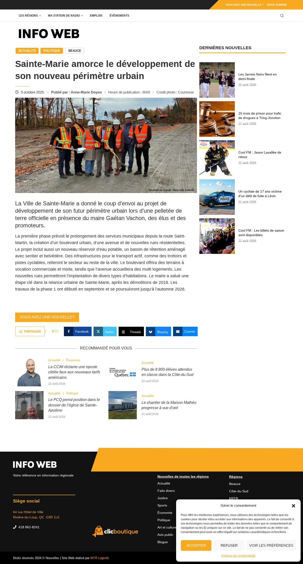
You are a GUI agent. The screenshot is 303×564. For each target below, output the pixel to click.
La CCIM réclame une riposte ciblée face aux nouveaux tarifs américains (74, 372)
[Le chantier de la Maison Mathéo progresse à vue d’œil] (122, 405)
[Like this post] (56, 331)
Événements (119, 15)
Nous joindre (277, 4)
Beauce (74, 51)
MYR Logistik (99, 558)
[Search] (282, 15)
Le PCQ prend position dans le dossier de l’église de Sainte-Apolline (74, 405)
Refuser (229, 545)
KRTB (233, 498)
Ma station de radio (64, 15)
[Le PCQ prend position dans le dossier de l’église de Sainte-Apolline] (29, 405)
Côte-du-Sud (238, 491)
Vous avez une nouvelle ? (244, 4)
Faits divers (166, 491)
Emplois (96, 15)
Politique (51, 51)
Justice (162, 498)
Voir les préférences (271, 545)
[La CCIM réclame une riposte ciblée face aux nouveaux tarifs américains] (29, 372)
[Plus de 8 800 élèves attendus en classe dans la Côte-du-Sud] (122, 372)
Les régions (28, 15)
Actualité (27, 51)
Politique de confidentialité (238, 555)
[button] (293, 505)
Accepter (196, 545)
